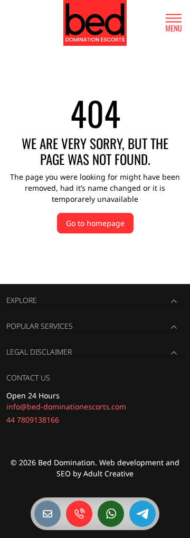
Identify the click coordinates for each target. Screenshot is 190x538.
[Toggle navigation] (174, 23)
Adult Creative (108, 473)
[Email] (47, 514)
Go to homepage (95, 223)
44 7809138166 (32, 420)
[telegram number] (142, 514)
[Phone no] (79, 514)
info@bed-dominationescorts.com (66, 407)
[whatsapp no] (111, 514)
